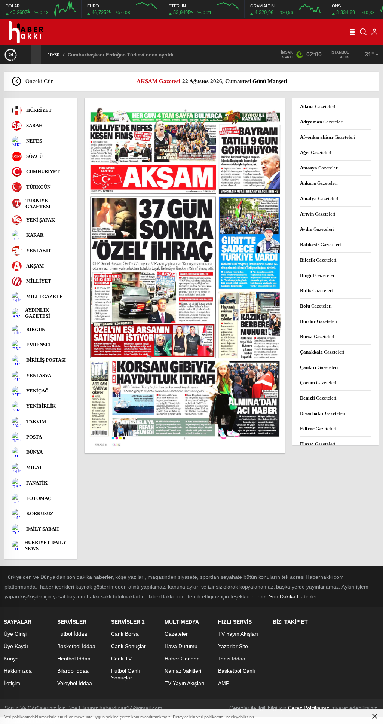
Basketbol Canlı (236, 671)
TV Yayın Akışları (185, 683)
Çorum (318, 382)
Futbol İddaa (72, 634)
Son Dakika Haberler (293, 596)
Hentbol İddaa (74, 659)
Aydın (317, 229)
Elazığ (317, 444)
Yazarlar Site (233, 646)
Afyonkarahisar (327, 137)
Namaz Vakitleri (183, 671)
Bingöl (318, 275)
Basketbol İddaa (76, 646)
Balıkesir (320, 244)
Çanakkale (322, 352)
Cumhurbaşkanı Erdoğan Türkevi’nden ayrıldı (121, 55)
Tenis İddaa (231, 659)
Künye (11, 659)
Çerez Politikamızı (309, 708)
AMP (223, 683)
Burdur (318, 321)
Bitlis (316, 290)
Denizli (318, 398)
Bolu (316, 306)
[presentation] (26, 54)
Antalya (319, 198)
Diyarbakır (323, 413)
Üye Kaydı (16, 646)
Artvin (317, 214)
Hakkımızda (18, 671)
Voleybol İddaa (74, 683)
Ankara (319, 183)
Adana (317, 106)
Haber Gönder (182, 659)
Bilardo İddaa (73, 671)
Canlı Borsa (125, 634)
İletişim (12, 683)
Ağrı (315, 152)
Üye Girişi (15, 634)
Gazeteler (176, 634)
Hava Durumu (181, 646)
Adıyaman (322, 122)
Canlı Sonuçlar (128, 646)
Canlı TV (121, 659)
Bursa (317, 336)
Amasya (319, 168)
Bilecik (318, 260)
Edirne (318, 428)
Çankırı (319, 367)
